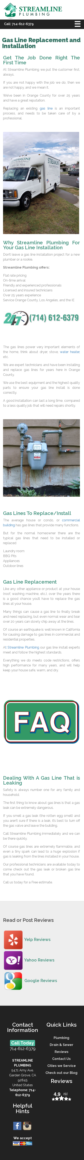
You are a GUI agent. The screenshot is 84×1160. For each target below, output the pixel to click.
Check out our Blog (61, 1073)
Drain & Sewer (61, 1045)
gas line (46, 108)
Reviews (62, 1052)
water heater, (70, 352)
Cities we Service (61, 1066)
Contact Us (61, 1059)
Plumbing (61, 1038)
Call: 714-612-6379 (19, 24)
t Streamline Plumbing (22, 647)
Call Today (22, 1043)
